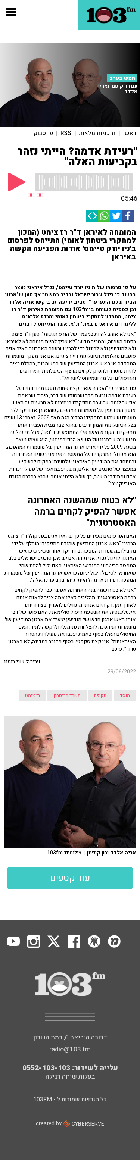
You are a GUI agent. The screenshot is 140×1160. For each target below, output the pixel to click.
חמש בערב (122, 78)
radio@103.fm (70, 1049)
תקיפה (100, 695)
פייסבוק (43, 133)
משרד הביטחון (67, 695)
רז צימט (32, 695)
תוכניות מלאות (97, 133)
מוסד (125, 695)
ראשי (129, 133)
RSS (65, 133)
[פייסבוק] (128, 216)
